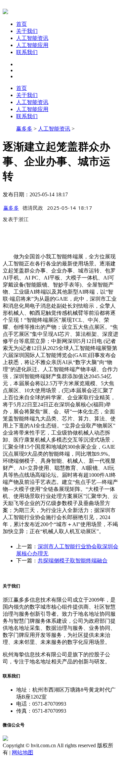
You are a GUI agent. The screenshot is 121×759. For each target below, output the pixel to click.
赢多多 (24, 129)
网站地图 (22, 752)
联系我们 (27, 52)
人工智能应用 (32, 45)
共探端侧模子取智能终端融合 (73, 560)
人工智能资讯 (32, 38)
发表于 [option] (16, 219)
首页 (21, 24)
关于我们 (27, 31)
